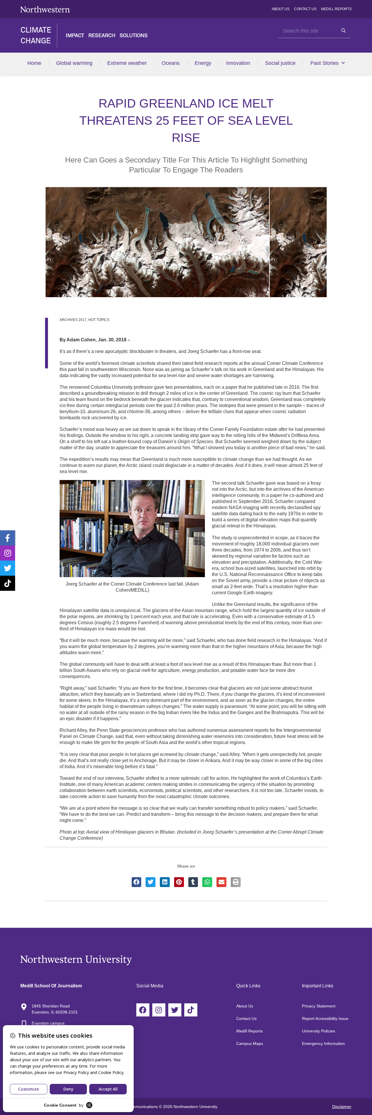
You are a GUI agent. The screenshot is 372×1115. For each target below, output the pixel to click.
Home (34, 63)
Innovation (238, 63)
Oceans (171, 63)
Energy (203, 63)
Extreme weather (127, 63)
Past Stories (324, 63)
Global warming (74, 63)
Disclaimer (341, 1106)
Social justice (280, 63)
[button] (137, 882)
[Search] (343, 31)
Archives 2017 (73, 320)
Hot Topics (98, 320)
